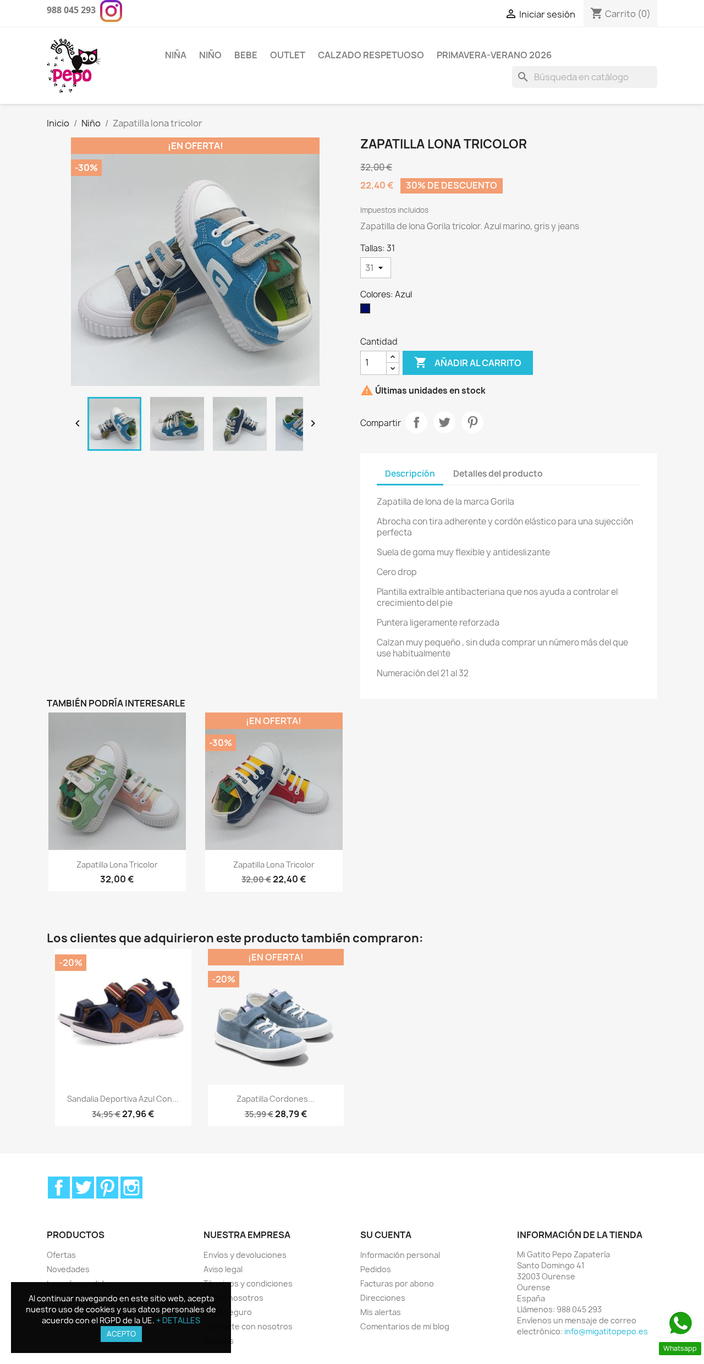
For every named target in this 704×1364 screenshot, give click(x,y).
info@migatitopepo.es (606, 1331)
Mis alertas (380, 1312)
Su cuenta (385, 1235)
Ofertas (61, 1255)
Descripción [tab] (410, 473)
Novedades (68, 1269)
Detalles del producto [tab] (498, 473)
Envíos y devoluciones (245, 1255)
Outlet (287, 55)
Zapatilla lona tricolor (117, 864)
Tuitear (444, 422)
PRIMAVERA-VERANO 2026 (494, 55)
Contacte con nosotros (248, 1326)
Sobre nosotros (233, 1298)
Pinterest (472, 422)
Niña (175, 55)
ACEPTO (121, 1334)
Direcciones (382, 1298)
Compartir (416, 422)
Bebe (245, 55)
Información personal (400, 1255)
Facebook (59, 1188)
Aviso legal (223, 1269)
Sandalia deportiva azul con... (123, 1099)
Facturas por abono (397, 1283)
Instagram (131, 1188)
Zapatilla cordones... (276, 1099)
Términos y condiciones (248, 1283)
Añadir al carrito (467, 362)
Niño (210, 55)
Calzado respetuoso (371, 55)
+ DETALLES (178, 1320)
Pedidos (375, 1269)
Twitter (83, 1188)
